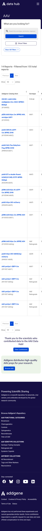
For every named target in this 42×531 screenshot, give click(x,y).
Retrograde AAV (6, 448)
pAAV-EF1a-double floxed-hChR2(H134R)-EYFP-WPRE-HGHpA (12, 177)
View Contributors (21, 349)
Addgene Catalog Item (10, 94)
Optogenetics (6, 430)
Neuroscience (6, 466)
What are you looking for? (16, 24)
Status (14, 504)
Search (21, 36)
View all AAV (5, 437)
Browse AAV (9, 368)
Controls (4, 427)
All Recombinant (7, 459)
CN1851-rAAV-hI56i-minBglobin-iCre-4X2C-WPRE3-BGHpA (13, 102)
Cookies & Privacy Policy (17, 499)
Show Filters (22, 43)
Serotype (32, 94)
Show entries (10, 82)
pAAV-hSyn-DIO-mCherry (11, 202)
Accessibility (32, 499)
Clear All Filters (11, 50)
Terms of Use (6, 504)
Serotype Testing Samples (10, 445)
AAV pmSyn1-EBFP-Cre (10, 266)
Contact (4, 499)
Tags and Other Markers (9, 463)
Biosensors (5, 421)
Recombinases (6, 434)
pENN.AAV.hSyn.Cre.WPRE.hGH (13, 215)
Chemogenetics (6, 424)
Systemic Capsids (7, 451)
